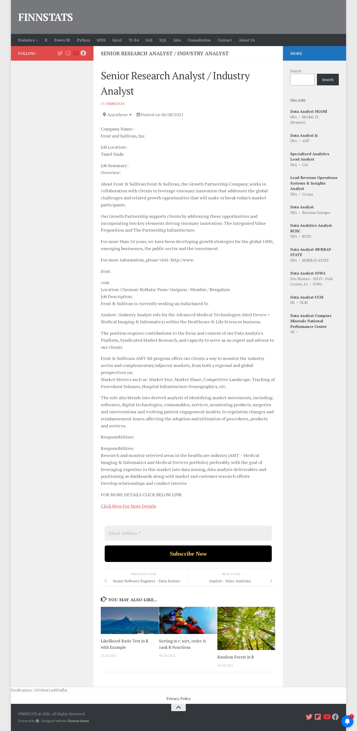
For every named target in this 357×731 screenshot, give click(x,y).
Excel (117, 40)
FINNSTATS (45, 17)
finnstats (115, 103)
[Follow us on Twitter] (60, 53)
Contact (225, 40)
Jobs (177, 40)
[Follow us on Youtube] (75, 53)
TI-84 (133, 40)
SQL (163, 40)
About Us (247, 40)
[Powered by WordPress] (37, 721)
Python (83, 40)
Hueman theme (78, 721)
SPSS (101, 40)
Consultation (199, 40)
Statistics (26, 40)
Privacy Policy (178, 698)
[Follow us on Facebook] (83, 53)
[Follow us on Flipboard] (68, 53)
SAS (149, 40)
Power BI (62, 40)
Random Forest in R (235, 657)
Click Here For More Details (128, 506)
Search (295, 70)
